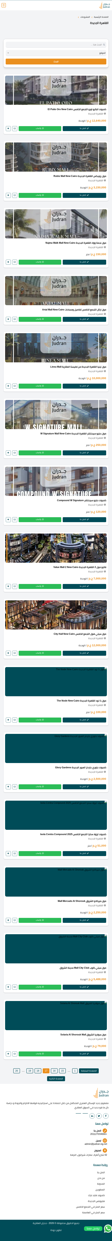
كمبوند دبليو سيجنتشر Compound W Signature (81, 500)
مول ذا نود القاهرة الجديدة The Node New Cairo (81, 700)
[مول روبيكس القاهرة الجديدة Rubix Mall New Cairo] (56, 157)
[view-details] (8, 128)
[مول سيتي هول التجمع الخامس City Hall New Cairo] (56, 614)
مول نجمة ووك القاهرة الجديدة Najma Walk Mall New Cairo (76, 243)
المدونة (101, 1184)
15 (62, 1071)
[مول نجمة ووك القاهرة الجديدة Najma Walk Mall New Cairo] (56, 223)
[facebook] (105, 1116)
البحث (56, 61)
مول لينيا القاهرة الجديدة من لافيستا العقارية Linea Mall (78, 367)
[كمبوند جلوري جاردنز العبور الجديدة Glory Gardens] (56, 748)
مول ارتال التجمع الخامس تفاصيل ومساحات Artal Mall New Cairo (74, 309)
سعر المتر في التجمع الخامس (90, 1207)
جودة (53, 1230)
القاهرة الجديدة (95, 113)
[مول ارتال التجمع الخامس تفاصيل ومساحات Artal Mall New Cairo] (56, 290)
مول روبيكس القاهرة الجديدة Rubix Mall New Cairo (80, 176)
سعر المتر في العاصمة (93, 1212)
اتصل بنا (83, 128)
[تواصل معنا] (14, 128)
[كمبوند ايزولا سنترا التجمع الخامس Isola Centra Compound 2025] (56, 815)
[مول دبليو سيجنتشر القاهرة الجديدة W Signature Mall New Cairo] (56, 414)
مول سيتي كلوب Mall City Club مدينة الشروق (83, 968)
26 (16, 1071)
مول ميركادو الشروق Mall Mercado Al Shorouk (82, 901)
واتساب (39, 128)
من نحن (101, 1178)
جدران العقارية (40, 1223)
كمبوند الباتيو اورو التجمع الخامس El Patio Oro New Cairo (77, 109)
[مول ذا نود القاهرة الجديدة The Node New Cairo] (56, 681)
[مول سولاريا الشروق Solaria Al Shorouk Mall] (56, 1015)
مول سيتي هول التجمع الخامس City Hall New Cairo (80, 634)
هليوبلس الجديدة (96, 1201)
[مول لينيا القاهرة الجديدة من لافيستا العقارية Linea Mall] (56, 347)
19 (29, 1071)
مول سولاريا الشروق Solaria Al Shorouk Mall (83, 1034)
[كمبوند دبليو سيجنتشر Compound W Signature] (56, 481)
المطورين (100, 1189)
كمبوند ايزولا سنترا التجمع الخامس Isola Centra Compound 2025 (73, 834)
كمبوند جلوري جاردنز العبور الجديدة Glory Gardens (80, 767)
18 (38, 1071)
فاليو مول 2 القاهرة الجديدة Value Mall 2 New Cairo (79, 567)
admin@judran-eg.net (96, 1144)
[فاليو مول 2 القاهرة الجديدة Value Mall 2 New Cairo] (56, 548)
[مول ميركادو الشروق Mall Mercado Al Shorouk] (56, 882)
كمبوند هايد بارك (96, 1195)
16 (54, 1071)
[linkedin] (92, 1116)
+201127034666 (98, 1134)
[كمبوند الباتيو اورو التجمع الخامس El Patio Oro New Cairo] (56, 90)
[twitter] (99, 1116)
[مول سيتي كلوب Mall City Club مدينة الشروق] (56, 948)
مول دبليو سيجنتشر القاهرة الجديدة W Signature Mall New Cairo (73, 433)
